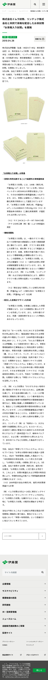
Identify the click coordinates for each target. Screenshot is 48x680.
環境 (4, 37)
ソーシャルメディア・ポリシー (34, 641)
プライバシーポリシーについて (17, 677)
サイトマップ (30, 645)
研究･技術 (12, 37)
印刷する (38, 39)
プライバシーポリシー (8, 641)
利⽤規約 (4, 645)
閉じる (39, 670)
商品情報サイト (7, 655)
